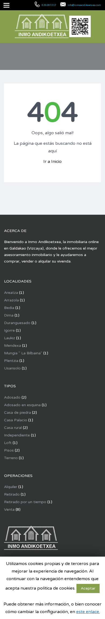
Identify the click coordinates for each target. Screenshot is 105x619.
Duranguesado (17, 323)
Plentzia (11, 360)
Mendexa (12, 345)
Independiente (17, 435)
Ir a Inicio (52, 161)
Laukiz (9, 338)
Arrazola (11, 300)
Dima (8, 315)
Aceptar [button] (88, 588)
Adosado (12, 397)
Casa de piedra (17, 412)
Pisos (9, 450)
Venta (9, 509)
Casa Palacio (15, 420)
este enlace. (88, 611)
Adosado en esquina (22, 405)
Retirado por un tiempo (25, 502)
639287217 (49, 5)
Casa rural (13, 427)
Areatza (11, 292)
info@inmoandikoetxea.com (84, 5)
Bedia (9, 307)
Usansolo (12, 368)
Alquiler (10, 487)
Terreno (11, 458)
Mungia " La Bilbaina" (23, 353)
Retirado (12, 494)
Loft (8, 442)
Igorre (9, 330)
